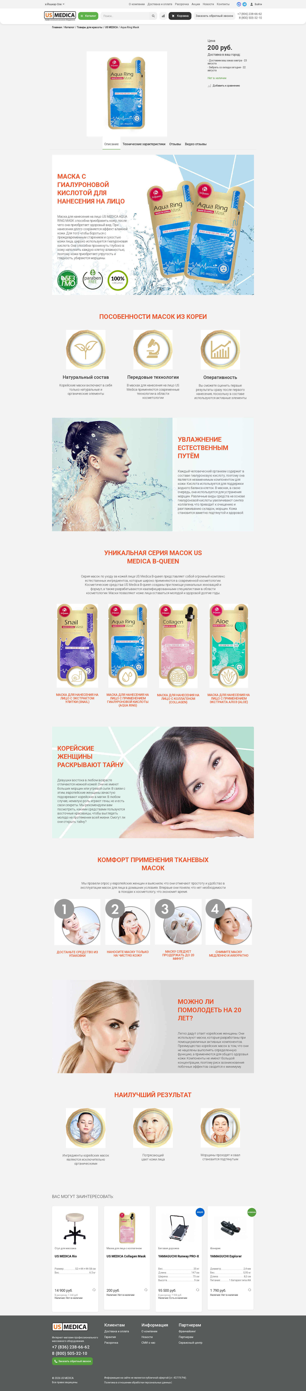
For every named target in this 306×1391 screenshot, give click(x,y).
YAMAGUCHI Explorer (226, 1256)
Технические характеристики (144, 144)
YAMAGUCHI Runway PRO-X (178, 1256)
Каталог (90, 16)
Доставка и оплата (160, 4)
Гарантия (110, 1337)
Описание (111, 144)
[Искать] (153, 16)
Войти (258, 4)
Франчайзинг (187, 1331)
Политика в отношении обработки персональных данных (137, 1382)
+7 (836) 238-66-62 (249, 14)
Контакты (223, 4)
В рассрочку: (66, 1295)
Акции (196, 4)
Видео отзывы (196, 144)
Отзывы (175, 144)
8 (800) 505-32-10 (250, 17)
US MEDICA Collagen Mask (126, 1256)
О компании (137, 4)
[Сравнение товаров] (163, 16)
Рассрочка (182, 4)
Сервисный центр (190, 1342)
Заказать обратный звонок (214, 16)
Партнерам (186, 1337)
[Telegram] (244, 4)
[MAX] (239, 4)
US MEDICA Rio (66, 1256)
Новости (208, 4)
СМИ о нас (148, 1342)
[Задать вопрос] (94, 1289)
